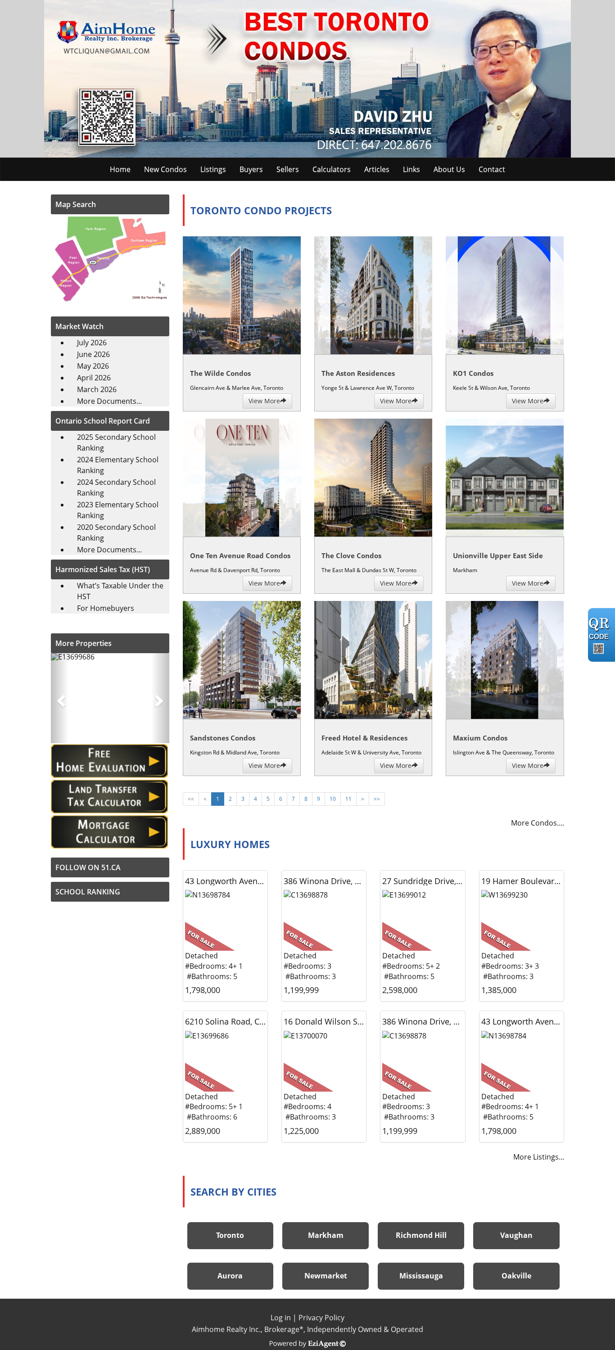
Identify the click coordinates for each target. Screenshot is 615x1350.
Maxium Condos (480, 737)
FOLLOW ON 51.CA (88, 867)
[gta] (110, 258)
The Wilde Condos (220, 373)
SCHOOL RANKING (87, 892)
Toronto (230, 1235)
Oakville (516, 1276)
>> (377, 799)
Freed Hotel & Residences (364, 737)
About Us (449, 169)
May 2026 (93, 366)
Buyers (251, 169)
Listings (213, 169)
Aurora (230, 1276)
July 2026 (92, 343)
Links (411, 169)
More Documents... (109, 401)
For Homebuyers (105, 608)
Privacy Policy (321, 1318)
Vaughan (516, 1235)
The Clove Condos (351, 555)
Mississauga (421, 1276)
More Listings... (538, 1157)
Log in (281, 1318)
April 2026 (94, 378)
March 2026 (97, 389)
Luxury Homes (230, 844)
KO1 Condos (473, 373)
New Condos (165, 169)
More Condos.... (537, 823)
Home (120, 169)
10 (333, 799)
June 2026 (93, 354)
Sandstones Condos (222, 737)
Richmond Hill (421, 1235)
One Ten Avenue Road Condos (240, 555)
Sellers (287, 169)
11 (348, 799)
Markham (326, 1235)
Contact (492, 169)
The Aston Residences (358, 373)
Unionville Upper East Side (498, 555)
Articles (376, 169)
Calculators (331, 169)
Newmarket (325, 1276)
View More (264, 401)
